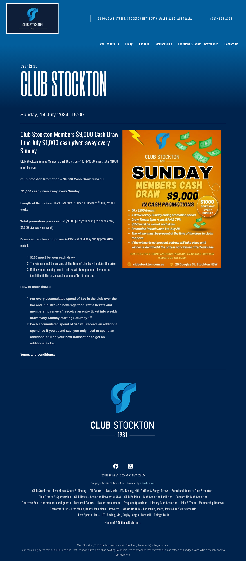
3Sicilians (122, 522)
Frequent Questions (135, 502)
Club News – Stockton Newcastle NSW (97, 496)
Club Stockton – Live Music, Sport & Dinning (59, 490)
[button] (144, 18)
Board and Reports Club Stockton (192, 490)
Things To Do (161, 514)
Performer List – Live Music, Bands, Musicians (78, 508)
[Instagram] (130, 466)
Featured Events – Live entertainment (97, 502)
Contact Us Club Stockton (191, 496)
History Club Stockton (163, 502)
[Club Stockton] (32, 18)
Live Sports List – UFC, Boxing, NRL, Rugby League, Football (114, 514)
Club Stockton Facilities (157, 496)
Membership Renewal (211, 502)
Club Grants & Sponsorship (55, 496)
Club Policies (132, 496)
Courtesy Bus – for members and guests (46, 502)
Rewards (114, 508)
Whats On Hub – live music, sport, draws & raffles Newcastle (159, 508)
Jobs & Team (188, 502)
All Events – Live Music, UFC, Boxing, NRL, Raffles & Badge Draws (129, 490)
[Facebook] (116, 466)
